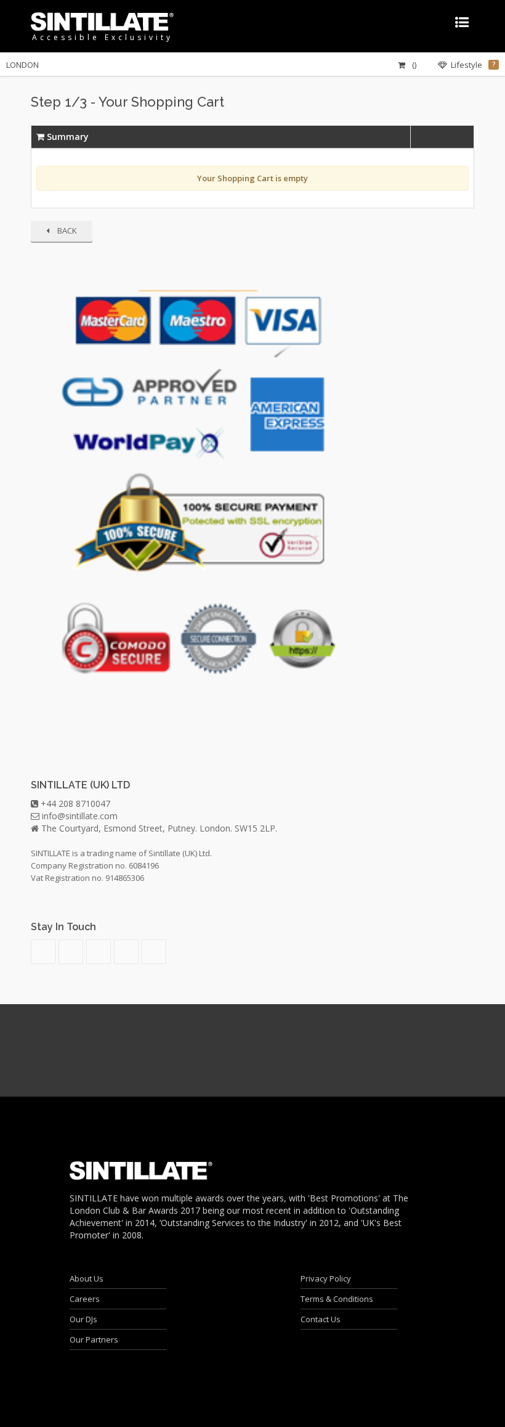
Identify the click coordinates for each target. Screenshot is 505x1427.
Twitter (126, 951)
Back (66, 230)
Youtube (71, 951)
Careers (85, 1298)
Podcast (43, 951)
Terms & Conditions (337, 1298)
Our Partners (94, 1339)
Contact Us (321, 1319)
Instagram (98, 951)
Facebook (154, 951)
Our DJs (83, 1319)
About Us (86, 1278)
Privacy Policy (326, 1278)
